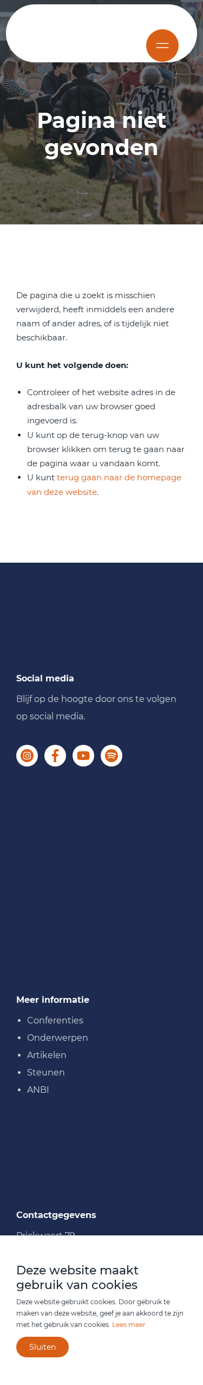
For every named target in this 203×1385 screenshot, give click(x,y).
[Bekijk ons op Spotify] (111, 755)
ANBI (38, 1090)
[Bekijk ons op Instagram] (27, 755)
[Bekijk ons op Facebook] (55, 755)
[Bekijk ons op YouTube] (83, 755)
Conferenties (55, 1020)
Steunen (46, 1072)
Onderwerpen (57, 1038)
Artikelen (47, 1055)
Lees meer (129, 1324)
